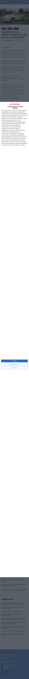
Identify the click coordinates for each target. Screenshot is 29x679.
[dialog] (14, 339)
